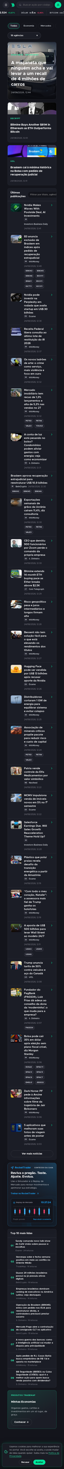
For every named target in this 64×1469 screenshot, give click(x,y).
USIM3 (29, 949)
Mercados (46, 26)
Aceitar (39, 1462)
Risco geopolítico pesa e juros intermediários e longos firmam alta (35, 609)
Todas (13, 26)
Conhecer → (21, 1422)
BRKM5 (40, 271)
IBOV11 (40, 276)
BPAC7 (40, 1077)
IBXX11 (39, 281)
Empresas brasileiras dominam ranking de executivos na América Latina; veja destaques (34, 1292)
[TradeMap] (13, 5)
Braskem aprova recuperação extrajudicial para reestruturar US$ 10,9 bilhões (29, 479)
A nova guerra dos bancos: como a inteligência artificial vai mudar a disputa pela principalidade (34, 1343)
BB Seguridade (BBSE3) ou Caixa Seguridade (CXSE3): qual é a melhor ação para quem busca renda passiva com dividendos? (34, 1376)
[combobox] (37, 5)
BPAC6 (29, 1077)
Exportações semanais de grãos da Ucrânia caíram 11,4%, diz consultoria (35, 507)
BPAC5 (40, 1072)
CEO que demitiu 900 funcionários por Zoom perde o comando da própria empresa (35, 547)
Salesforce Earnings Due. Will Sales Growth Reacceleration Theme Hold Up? (35, 829)
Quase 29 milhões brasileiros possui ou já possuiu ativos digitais (31, 1276)
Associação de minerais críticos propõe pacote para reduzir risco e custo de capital (35, 734)
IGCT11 (29, 286)
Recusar (25, 1462)
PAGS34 (29, 1028)
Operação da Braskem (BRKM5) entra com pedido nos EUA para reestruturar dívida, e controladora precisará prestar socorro (33, 1311)
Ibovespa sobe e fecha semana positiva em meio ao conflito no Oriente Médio (33, 1260)
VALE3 (29, 426)
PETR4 (39, 421)
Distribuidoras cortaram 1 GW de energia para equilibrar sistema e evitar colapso (35, 704)
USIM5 (39, 949)
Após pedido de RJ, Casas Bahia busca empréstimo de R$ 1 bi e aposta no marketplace (33, 1359)
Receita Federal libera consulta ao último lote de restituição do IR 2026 (35, 336)
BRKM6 (29, 276)
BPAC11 (39, 1067)
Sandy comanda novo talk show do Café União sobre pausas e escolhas (33, 1244)
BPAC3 (29, 1072)
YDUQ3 (39, 426)
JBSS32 (40, 1082)
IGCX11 (39, 286)
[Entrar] (58, 5)
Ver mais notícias (32, 1154)
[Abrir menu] (6, 5)
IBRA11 (29, 281)
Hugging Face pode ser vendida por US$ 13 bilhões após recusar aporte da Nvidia (35, 673)
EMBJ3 (29, 1082)
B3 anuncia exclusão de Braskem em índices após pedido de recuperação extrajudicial (32, 247)
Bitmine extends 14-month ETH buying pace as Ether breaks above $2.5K (34, 578)
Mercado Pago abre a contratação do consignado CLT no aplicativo (34, 1328)
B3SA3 (29, 1067)
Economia (29, 26)
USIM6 (29, 954)
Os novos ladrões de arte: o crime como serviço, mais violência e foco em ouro (35, 366)
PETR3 (29, 421)
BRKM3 (29, 271)
